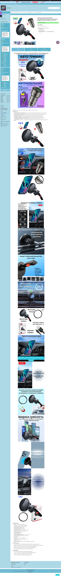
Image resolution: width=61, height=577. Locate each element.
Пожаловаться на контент (36, 571)
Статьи (34, 12)
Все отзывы (5, 90)
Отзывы (2, 17)
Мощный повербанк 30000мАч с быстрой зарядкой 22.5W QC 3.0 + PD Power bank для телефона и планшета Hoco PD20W (5, 34)
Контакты (24, 12)
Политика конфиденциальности (44, 571)
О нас (21, 12)
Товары (25, 563)
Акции (25, 564)
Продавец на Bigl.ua (30, 570)
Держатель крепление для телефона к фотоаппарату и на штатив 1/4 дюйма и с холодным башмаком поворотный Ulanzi (5, 49)
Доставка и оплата (29, 12)
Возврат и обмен (39, 12)
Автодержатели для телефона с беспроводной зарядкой (21, 14)
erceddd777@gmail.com (5, 124)
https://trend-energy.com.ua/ (4, 123)
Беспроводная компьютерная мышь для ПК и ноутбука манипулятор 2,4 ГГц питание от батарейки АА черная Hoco (5, 78)
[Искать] (59, 8)
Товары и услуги (16, 12)
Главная (12, 12)
